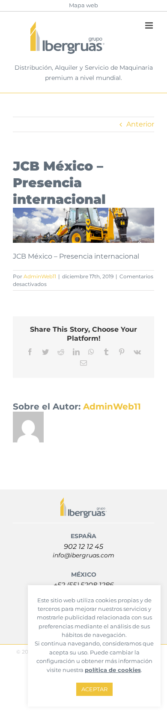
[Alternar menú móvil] (149, 25)
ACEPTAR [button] (94, 689)
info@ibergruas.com (83, 555)
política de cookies (113, 669)
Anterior (140, 124)
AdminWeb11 (40, 276)
